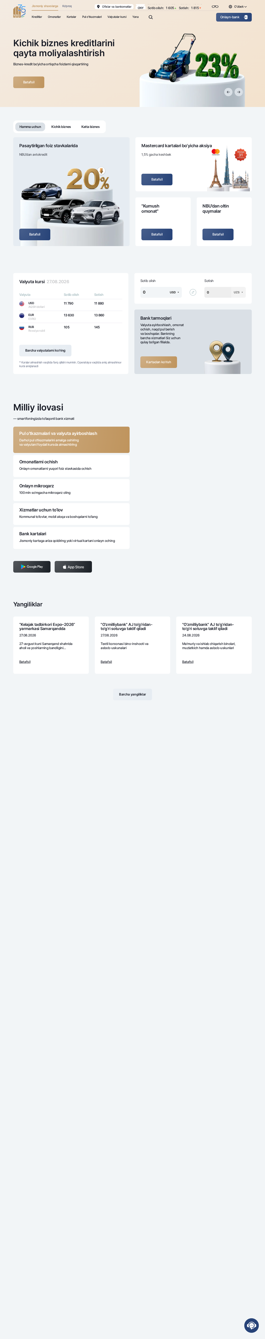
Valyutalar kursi (116, 16)
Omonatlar (54, 16)
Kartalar (71, 16)
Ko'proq (67, 6)
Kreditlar (37, 16)
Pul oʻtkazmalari (92, 16)
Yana (135, 16)
